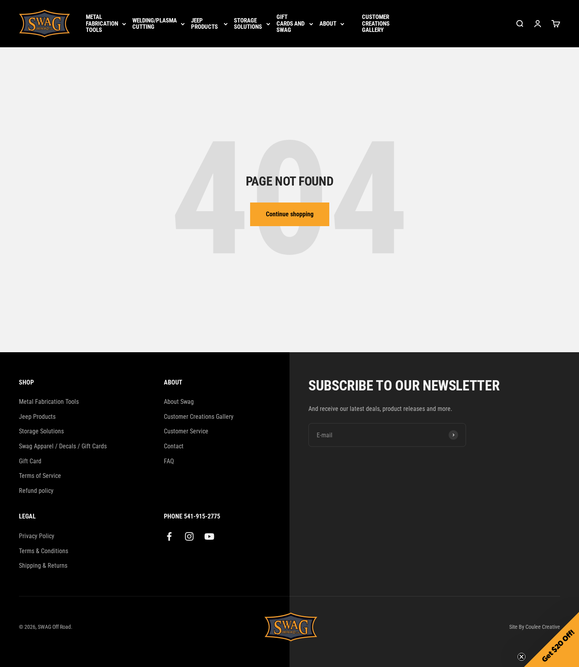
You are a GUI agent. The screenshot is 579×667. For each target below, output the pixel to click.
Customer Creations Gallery (376, 23)
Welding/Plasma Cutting (154, 23)
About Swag (179, 401)
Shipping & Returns (43, 565)
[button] (551, 639)
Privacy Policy (36, 536)
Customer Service (186, 431)
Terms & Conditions (43, 551)
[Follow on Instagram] (189, 536)
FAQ (169, 461)
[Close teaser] (521, 657)
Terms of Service (40, 475)
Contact (174, 446)
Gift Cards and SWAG (290, 23)
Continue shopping (290, 214)
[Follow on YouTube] (209, 536)
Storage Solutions (248, 23)
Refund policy (36, 490)
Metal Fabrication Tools (102, 23)
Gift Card (30, 461)
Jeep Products (204, 23)
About (327, 23)
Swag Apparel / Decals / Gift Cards (63, 446)
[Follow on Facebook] (169, 536)
